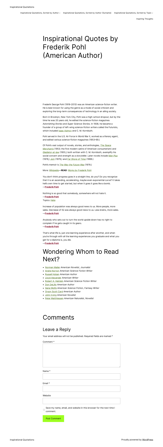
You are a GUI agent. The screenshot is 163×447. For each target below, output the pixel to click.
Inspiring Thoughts (144, 19)
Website (47, 395)
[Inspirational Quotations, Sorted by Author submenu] (59, 13)
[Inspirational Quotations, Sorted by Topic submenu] (152, 13)
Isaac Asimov (65, 130)
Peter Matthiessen (54, 298)
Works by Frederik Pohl (79, 170)
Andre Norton (52, 271)
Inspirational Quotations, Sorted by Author (39, 13)
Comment (48, 342)
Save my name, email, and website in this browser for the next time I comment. (80, 410)
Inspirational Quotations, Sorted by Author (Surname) (87, 13)
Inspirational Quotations (22, 7)
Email (46, 383)
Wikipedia (54, 170)
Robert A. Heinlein (54, 281)
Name (46, 371)
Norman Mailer (52, 267)
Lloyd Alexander (53, 278)
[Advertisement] (81, 84)
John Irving (51, 295)
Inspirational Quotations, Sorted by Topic (132, 13)
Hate (53, 200)
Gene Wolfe (51, 288)
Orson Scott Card (54, 291)
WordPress (147, 439)
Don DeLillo (51, 284)
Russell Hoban (52, 274)
